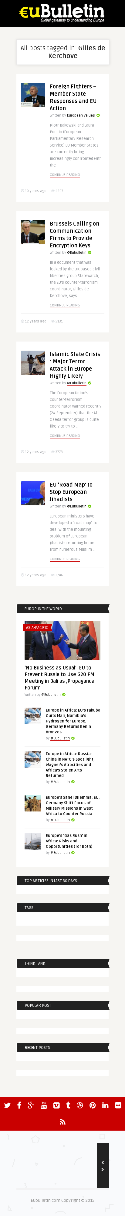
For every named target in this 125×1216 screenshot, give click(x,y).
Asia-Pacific (37, 627)
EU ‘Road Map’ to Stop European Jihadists (71, 492)
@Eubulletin (76, 252)
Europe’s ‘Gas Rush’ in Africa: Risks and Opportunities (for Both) (69, 841)
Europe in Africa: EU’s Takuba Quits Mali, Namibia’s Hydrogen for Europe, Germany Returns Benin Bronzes (73, 721)
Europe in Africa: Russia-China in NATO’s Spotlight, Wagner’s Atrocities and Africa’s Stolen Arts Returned (70, 765)
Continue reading (65, 175)
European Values (81, 115)
